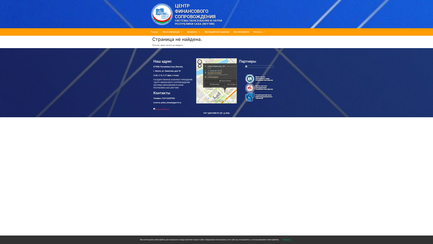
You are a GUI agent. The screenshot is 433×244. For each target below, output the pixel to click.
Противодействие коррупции (217, 32)
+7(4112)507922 (168, 98)
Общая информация (171, 32)
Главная (154, 32)
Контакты (258, 32)
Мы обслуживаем (241, 32)
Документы (192, 32)
